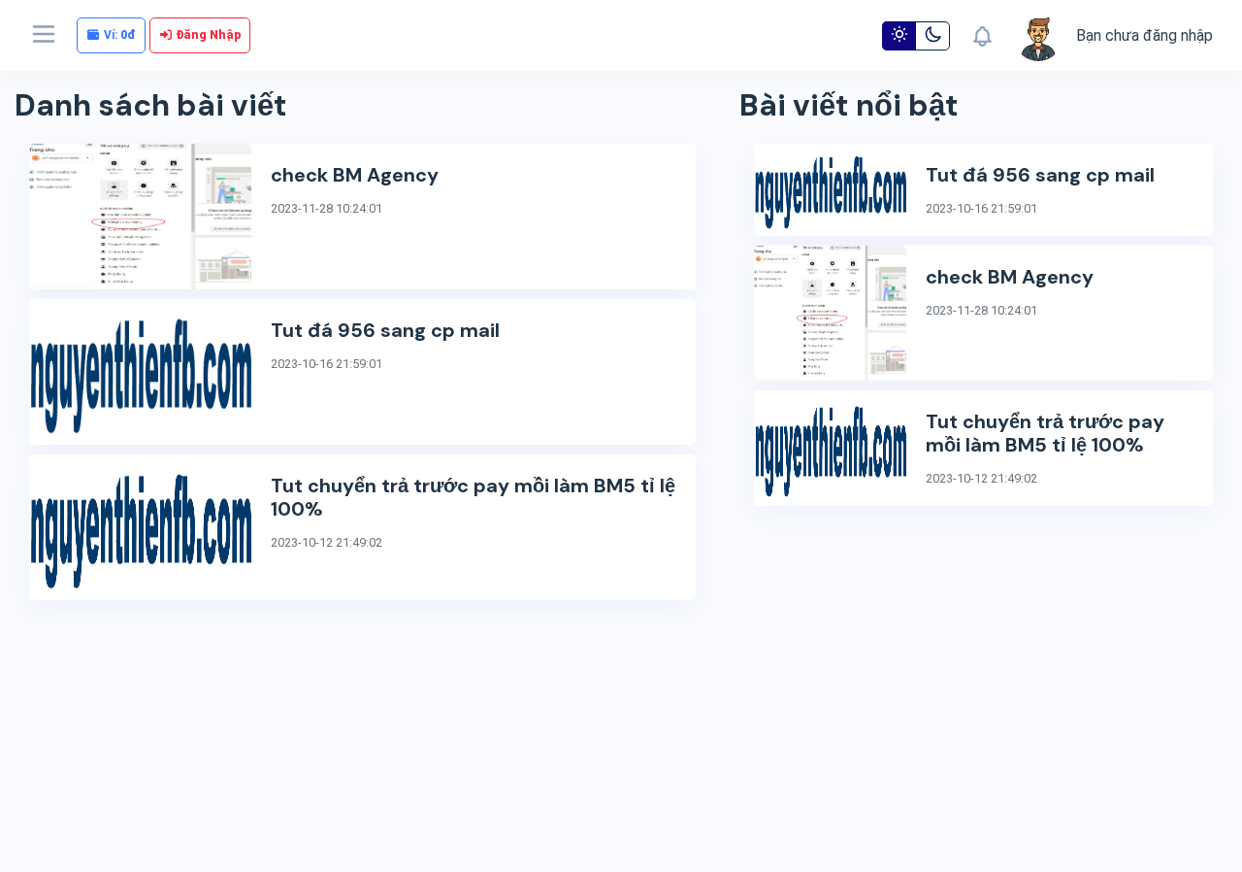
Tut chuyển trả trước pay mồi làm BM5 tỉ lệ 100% (473, 497)
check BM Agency (355, 174)
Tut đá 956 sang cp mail (385, 330)
